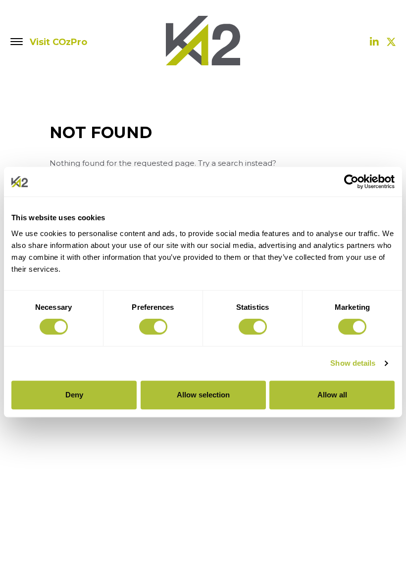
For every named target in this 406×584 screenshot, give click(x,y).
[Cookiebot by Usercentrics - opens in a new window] (351, 181)
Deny (74, 394)
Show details (352, 363)
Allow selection (203, 394)
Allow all (332, 394)
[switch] (153, 327)
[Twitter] (391, 42)
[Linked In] (374, 42)
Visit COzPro (58, 42)
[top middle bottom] (17, 42)
